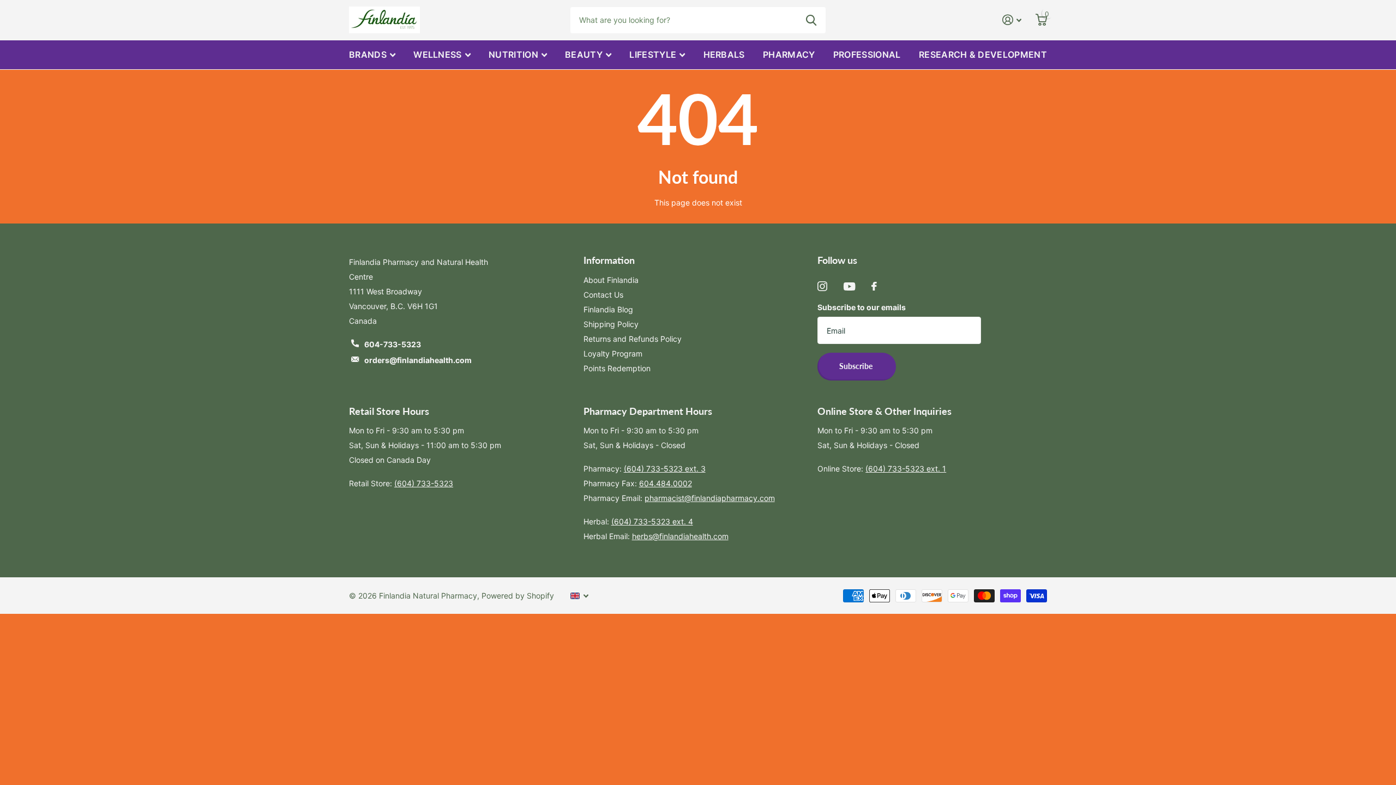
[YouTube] (849, 286)
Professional (867, 54)
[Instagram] (822, 286)
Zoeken (811, 20)
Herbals (724, 54)
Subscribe (856, 366)
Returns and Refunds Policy (632, 338)
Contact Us (603, 294)
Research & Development (983, 54)
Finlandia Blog (608, 309)
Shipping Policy (611, 324)
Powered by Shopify (518, 595)
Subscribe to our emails (861, 307)
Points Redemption (617, 368)
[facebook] (874, 286)
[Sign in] (1012, 20)
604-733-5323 (392, 344)
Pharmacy (789, 54)
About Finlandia (611, 280)
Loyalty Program (612, 353)
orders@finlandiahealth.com (418, 360)
